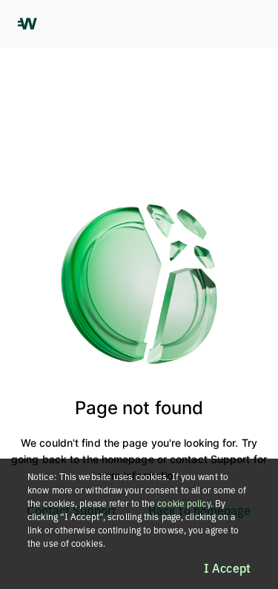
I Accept (227, 568)
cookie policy (183, 503)
